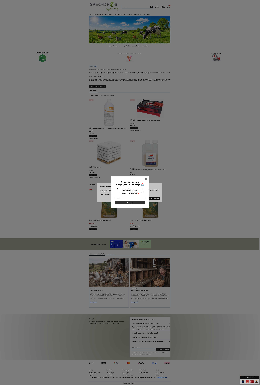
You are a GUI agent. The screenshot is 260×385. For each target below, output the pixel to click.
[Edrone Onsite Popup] (130, 192)
